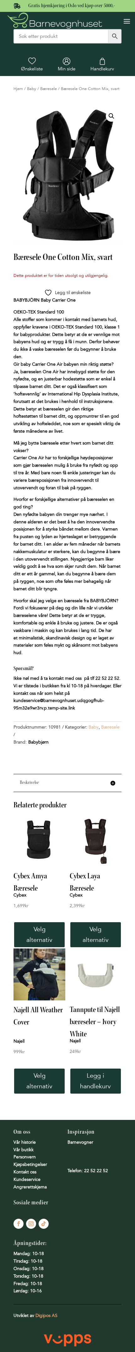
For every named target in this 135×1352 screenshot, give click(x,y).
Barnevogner (80, 1142)
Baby (31, 88)
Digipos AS (46, 1315)
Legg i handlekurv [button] (95, 1081)
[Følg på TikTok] (44, 1224)
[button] (111, 116)
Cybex (20, 895)
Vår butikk (24, 1149)
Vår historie (25, 1142)
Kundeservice (27, 1179)
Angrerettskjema (30, 1187)
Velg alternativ (39, 935)
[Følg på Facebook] (19, 1224)
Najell (19, 1041)
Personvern (25, 1157)
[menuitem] (32, 64)
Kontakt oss (25, 1172)
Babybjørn (38, 742)
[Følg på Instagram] (31, 1224)
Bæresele (48, 88)
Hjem (18, 88)
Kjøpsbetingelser (30, 1164)
